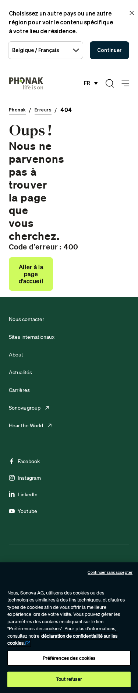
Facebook (29, 461)
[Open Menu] (125, 83)
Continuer (109, 50)
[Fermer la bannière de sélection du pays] (131, 13)
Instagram (29, 478)
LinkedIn (28, 494)
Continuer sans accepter (110, 572)
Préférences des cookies (69, 658)
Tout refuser (69, 679)
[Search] (109, 83)
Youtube (27, 511)
